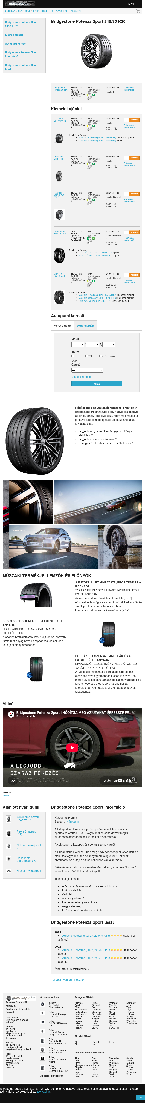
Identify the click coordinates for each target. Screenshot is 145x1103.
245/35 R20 (76, 118)
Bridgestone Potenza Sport (60, 88)
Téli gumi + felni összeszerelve (14, 1057)
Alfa (77, 1058)
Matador (113, 1002)
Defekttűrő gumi (14, 1035)
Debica (78, 1018)
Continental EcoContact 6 (60, 232)
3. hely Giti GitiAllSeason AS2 (58, 1023)
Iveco (94, 1069)
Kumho (95, 1023)
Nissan (112, 1065)
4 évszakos (108, 356)
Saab (111, 1074)
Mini (111, 1060)
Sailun (112, 1023)
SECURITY (115, 1027)
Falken (78, 1023)
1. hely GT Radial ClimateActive (56, 1005)
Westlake (131, 1020)
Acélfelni (10, 1067)
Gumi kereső (12, 1017)
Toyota (129, 1067)
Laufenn (96, 1025)
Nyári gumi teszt (14, 1046)
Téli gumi (10, 1028)
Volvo (129, 1074)
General (96, 1005)
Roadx (112, 1016)
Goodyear (97, 1011)
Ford (94, 1060)
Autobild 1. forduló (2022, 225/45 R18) (97, 140)
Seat (111, 1076)
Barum (78, 1007)
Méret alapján (63, 325)
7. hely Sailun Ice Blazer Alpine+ (57, 1059)
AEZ (77, 1042)
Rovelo (112, 1018)
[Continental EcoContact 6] (59, 254)
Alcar (77, 1044)
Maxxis (112, 1005)
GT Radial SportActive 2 (60, 119)
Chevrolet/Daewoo (84, 1065)
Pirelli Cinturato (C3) (26, 832)
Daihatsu (79, 1074)
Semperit (131, 1002)
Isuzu (94, 1067)
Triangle (130, 1011)
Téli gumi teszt (13, 1044)
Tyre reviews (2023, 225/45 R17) (95, 300)
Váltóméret (11, 1022)
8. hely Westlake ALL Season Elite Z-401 (58, 1068)
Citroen (78, 1069)
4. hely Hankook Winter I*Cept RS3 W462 (58, 1032)
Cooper (78, 1016)
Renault (113, 1071)
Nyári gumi (11, 1031)
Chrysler (79, 1067)
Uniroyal (130, 1014)
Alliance (79, 1002)
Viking (129, 1016)
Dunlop (78, 1020)
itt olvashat (43, 1091)
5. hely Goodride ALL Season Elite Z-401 (58, 1041)
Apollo (78, 1005)
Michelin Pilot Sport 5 (59, 274)
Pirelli (112, 1014)
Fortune (78, 1027)
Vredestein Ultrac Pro (59, 157)
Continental (80, 1014)
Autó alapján (85, 325)
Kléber (95, 1020)
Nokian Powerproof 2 (29, 846)
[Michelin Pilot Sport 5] (59, 296)
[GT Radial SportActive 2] (59, 137)
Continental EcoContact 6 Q (26, 859)
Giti (93, 1007)
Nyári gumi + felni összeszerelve (14, 1061)
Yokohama (131, 1023)
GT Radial (97, 1014)
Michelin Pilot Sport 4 (29, 872)
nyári (90, 87)
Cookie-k (10, 1012)
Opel (111, 1067)
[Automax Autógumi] (37, 4)
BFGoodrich (81, 1009)
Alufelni (9, 1065)
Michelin (113, 1007)
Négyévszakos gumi (15, 1033)
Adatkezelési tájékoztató (18, 1008)
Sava (111, 1025)
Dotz (94, 1044)
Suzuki (129, 1065)
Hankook (96, 1016)
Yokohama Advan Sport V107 (28, 818)
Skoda (129, 1058)
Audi (77, 1060)
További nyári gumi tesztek (67, 980)
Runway (113, 1020)
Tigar (129, 1007)
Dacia (77, 1071)
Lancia (95, 1074)
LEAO (95, 1027)
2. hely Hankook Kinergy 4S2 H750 (57, 1014)
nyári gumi (72, 821)
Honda (95, 1062)
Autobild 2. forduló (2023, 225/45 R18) (97, 137)
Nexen (112, 1009)
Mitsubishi (114, 1062)
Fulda (95, 1002)
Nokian (112, 1011)
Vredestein (131, 1018)
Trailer (129, 1069)
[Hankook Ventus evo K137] (59, 214)
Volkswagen (132, 1071)
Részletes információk (129, 88)
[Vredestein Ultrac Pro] (59, 175)
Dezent (95, 1042)
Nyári (74, 360)
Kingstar (96, 1018)
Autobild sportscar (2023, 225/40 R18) (97, 297)
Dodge (78, 1076)
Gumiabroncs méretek (17, 1019)
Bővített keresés (81, 377)
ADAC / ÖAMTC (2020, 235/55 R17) (96, 255)
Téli (90, 356)
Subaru (130, 1062)
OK (140, 1097)
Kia (93, 1071)
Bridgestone (81, 1011)
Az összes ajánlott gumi (52, 1075)
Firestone (79, 1025)
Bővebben (6, 795)
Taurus (129, 1005)
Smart (129, 1060)
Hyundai (96, 1065)
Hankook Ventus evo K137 (59, 194)
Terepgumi (11, 1037)
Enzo (111, 1042)
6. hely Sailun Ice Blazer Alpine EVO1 (57, 1050)
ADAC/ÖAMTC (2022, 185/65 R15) (95, 252)
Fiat (94, 1058)
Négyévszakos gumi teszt (18, 1049)
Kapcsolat (11, 1005)
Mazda (95, 1076)
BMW (77, 1062)
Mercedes (114, 1058)
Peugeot (113, 1069)
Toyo (128, 1009)
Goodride (96, 1009)
